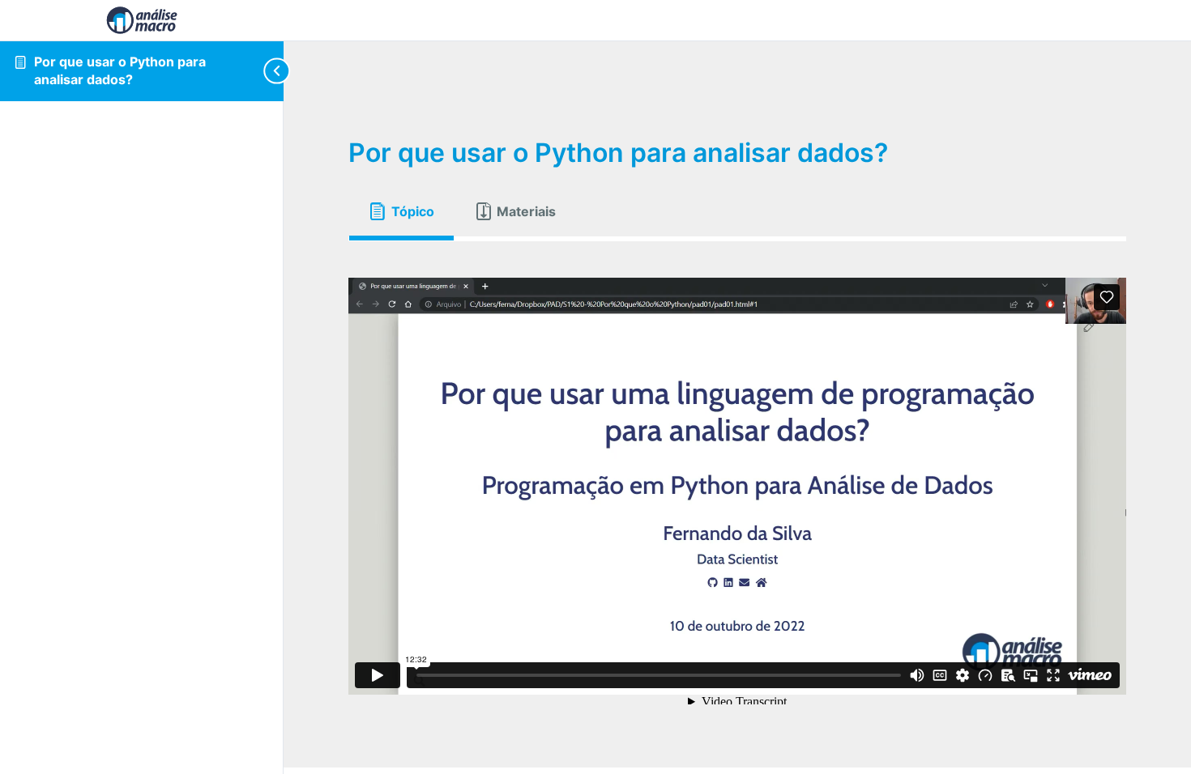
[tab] (401, 211)
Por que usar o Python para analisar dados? (120, 70)
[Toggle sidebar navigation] (271, 70)
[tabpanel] (737, 485)
